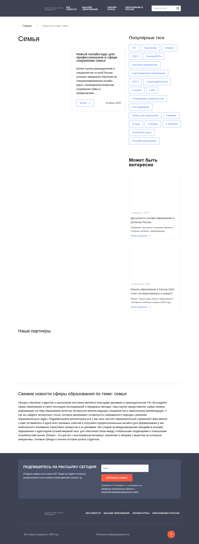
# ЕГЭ (135, 81)
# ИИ (152, 90)
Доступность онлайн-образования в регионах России (152, 220)
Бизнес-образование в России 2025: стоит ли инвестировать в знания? (153, 291)
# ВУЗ (135, 56)
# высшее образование (144, 65)
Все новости (71, 8)
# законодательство (157, 81)
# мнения (171, 115)
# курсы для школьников (145, 115)
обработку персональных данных (117, 488)
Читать (83, 103)
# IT (134, 48)
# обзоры (153, 124)
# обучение (172, 124)
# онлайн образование (144, 141)
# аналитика (150, 48)
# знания (136, 90)
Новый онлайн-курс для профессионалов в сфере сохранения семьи (96, 57)
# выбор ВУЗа (153, 56)
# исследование (140, 107)
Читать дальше (139, 235)
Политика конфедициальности (112, 534)
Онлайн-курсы (112, 8)
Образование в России (134, 8)
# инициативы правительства (148, 98)
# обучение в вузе (141, 132)
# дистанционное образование (148, 73)
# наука (136, 124)
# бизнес (169, 48)
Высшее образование (90, 8)
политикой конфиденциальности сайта (119, 492)
